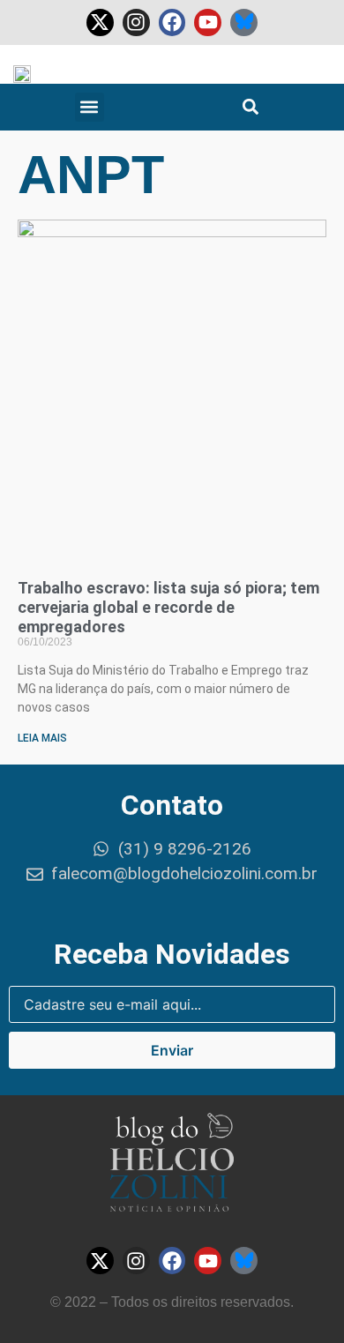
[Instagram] (136, 22)
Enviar (172, 1050)
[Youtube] (207, 22)
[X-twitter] (100, 22)
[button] (89, 107)
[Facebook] (172, 22)
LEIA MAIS (42, 738)
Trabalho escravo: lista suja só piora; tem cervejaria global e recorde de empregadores (168, 606)
